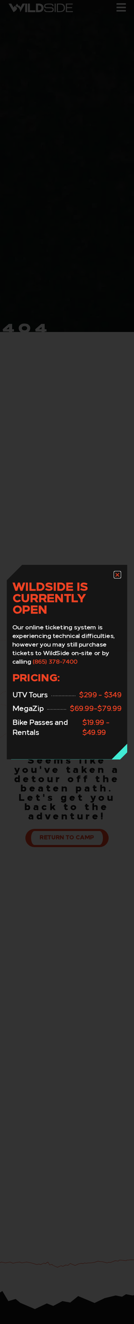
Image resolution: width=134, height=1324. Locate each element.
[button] (117, 574)
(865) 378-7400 (55, 662)
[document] (67, 662)
